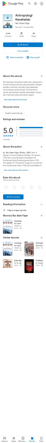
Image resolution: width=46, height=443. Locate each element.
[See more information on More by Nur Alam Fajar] (41, 216)
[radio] (6, 187)
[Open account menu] (42, 4)
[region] (23, 35)
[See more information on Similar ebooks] (41, 238)
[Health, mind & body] (14, 113)
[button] (23, 51)
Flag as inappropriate (14, 210)
